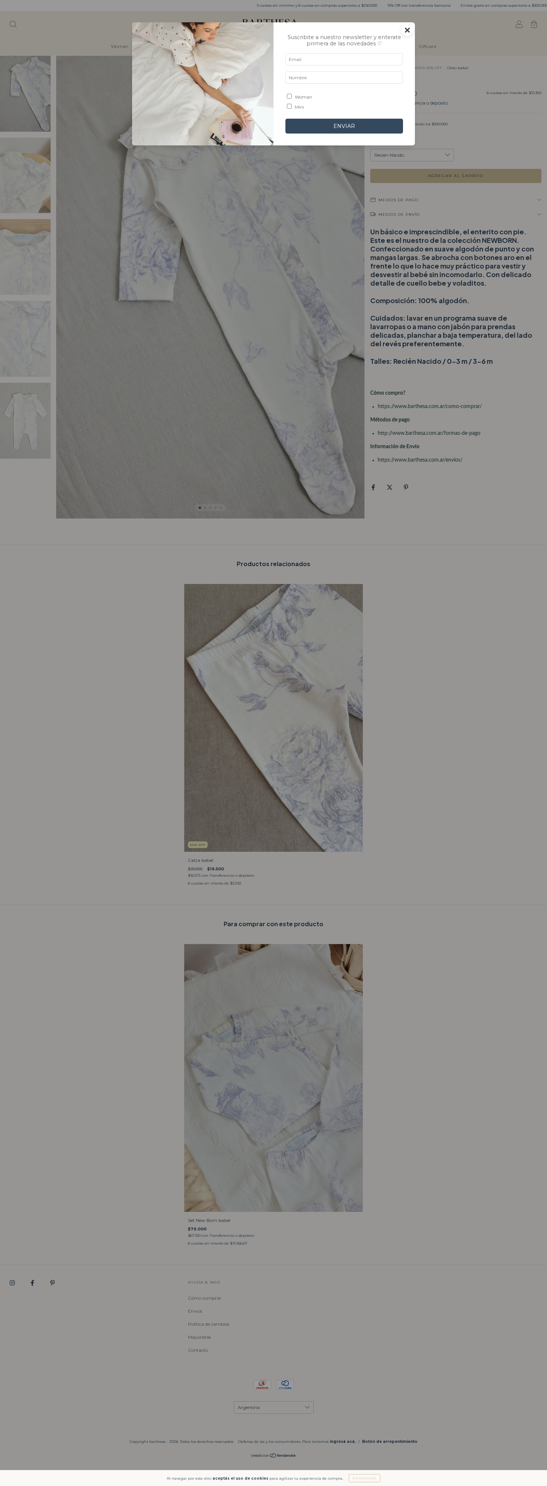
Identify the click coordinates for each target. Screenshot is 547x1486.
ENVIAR (344, 126)
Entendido (364, 1478)
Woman (303, 97)
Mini (299, 107)
